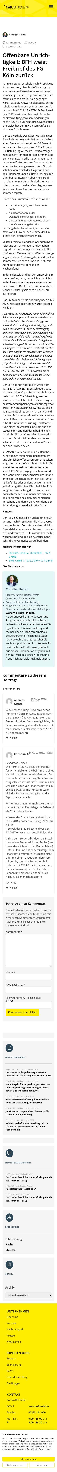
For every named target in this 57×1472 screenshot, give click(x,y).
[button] (48, 7)
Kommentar (14, 932)
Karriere (11, 1323)
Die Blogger (13, 1383)
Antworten (12, 738)
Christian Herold (17, 589)
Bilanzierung (14, 1364)
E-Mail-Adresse (15, 985)
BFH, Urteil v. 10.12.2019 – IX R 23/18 (31, 560)
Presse (11, 1335)
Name (10, 972)
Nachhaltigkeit (15, 1329)
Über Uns (12, 1317)
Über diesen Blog (17, 1377)
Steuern (11, 1358)
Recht (10, 1371)
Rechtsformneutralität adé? (21, 1188)
